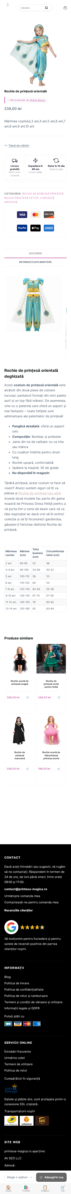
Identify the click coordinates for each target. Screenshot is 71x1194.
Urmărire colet (14, 1058)
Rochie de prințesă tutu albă (40, 493)
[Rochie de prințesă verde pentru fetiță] (51, 658)
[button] (16, 145)
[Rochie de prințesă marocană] (20, 730)
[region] (35, 579)
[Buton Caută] (46, 8)
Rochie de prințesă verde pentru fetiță (51, 684)
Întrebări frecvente (17, 1051)
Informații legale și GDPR (22, 1008)
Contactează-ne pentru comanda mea (31, 902)
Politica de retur (15, 1070)
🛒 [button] (27, 697)
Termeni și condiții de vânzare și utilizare (33, 1002)
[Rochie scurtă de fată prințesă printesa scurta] (51, 730)
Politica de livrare (16, 983)
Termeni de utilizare (18, 1064)
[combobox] (31, 8)
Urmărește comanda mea (22, 896)
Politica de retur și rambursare (26, 996)
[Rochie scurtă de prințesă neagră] (20, 658)
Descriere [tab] (35, 253)
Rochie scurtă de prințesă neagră (20, 682)
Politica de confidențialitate (24, 989)
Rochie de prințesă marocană (19, 755)
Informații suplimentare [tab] (35, 262)
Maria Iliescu (37, 100)
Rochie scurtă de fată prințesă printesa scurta (51, 755)
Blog (7, 977)
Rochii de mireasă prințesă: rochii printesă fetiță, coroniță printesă (34, 198)
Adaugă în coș (54, 1177)
